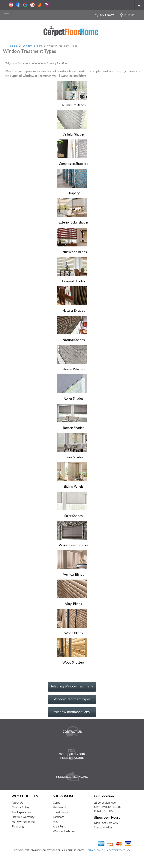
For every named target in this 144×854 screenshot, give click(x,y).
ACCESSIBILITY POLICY (118, 850)
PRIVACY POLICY (96, 850)
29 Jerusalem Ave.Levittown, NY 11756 (107, 805)
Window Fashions (32, 45)
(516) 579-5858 (104, 811)
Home (13, 45)
